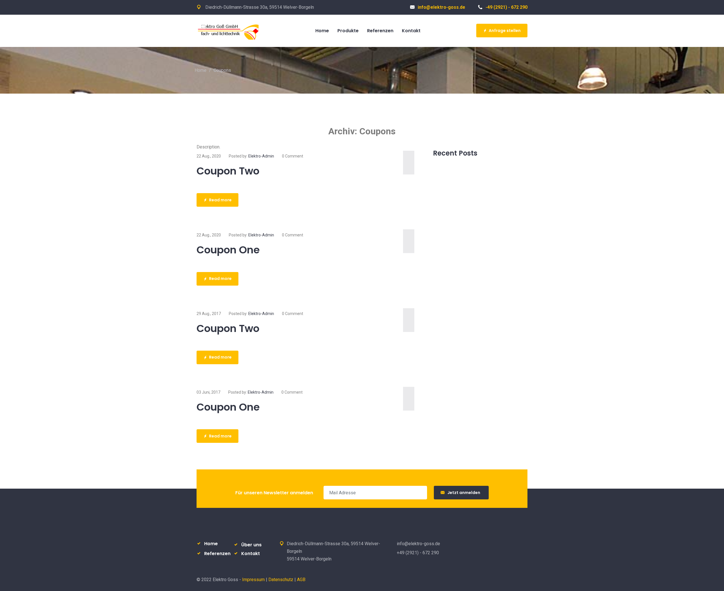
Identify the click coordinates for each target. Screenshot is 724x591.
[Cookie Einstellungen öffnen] (12, 583)
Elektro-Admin (261, 156)
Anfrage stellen (505, 30)
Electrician (232, 30)
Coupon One (228, 250)
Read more (220, 200)
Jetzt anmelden (464, 492)
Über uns (251, 545)
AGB (301, 579)
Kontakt (250, 553)
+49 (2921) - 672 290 (418, 552)
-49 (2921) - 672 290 (506, 7)
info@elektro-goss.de (441, 7)
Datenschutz (280, 579)
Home (200, 70)
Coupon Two (228, 171)
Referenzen (217, 553)
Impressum (253, 579)
